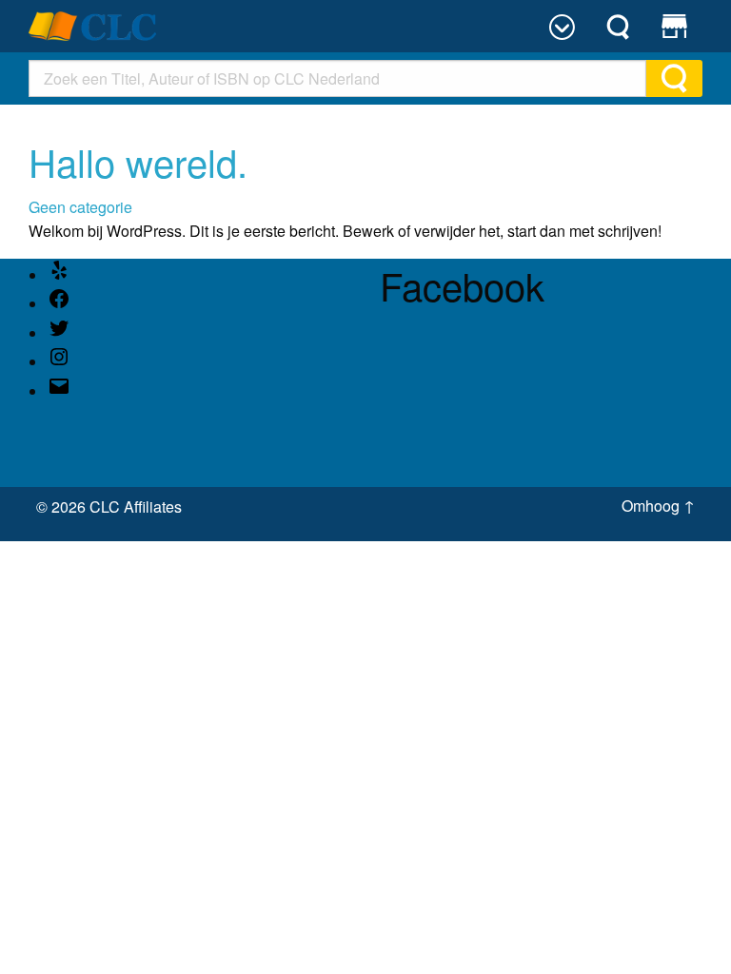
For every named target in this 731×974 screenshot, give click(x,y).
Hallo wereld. (138, 161)
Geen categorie (80, 207)
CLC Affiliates (135, 506)
